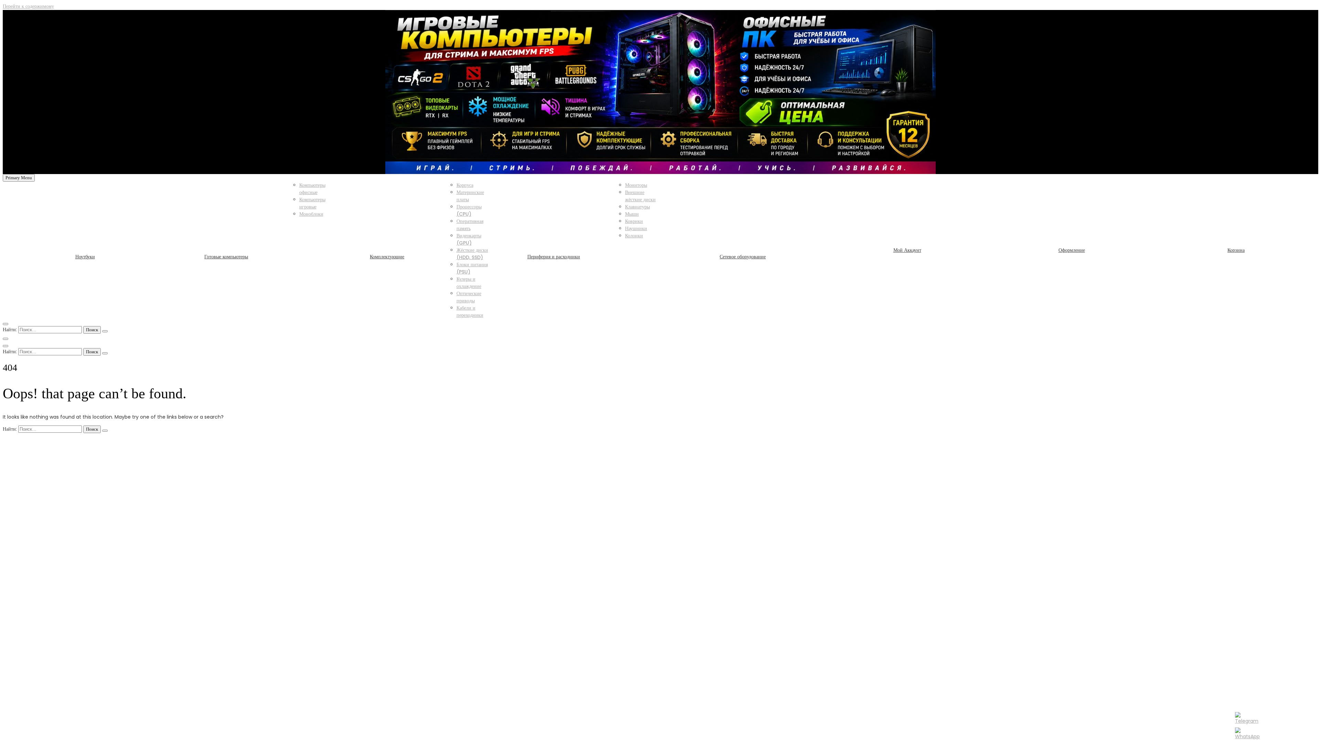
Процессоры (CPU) (469, 210)
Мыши (632, 214)
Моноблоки (311, 214)
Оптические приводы (469, 297)
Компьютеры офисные (312, 189)
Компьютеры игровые (312, 203)
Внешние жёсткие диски (640, 196)
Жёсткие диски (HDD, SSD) (472, 254)
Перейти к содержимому (28, 6)
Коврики (634, 221)
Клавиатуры (637, 206)
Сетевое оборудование (743, 256)
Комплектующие (387, 256)
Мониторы (636, 185)
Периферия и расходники (553, 256)
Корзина (1236, 250)
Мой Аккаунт (907, 250)
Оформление (1072, 250)
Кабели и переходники (470, 311)
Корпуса (465, 185)
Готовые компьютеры (226, 256)
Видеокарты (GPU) (469, 239)
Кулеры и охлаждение (469, 283)
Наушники (636, 228)
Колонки (634, 235)
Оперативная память (470, 225)
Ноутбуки (85, 256)
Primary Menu (19, 177)
